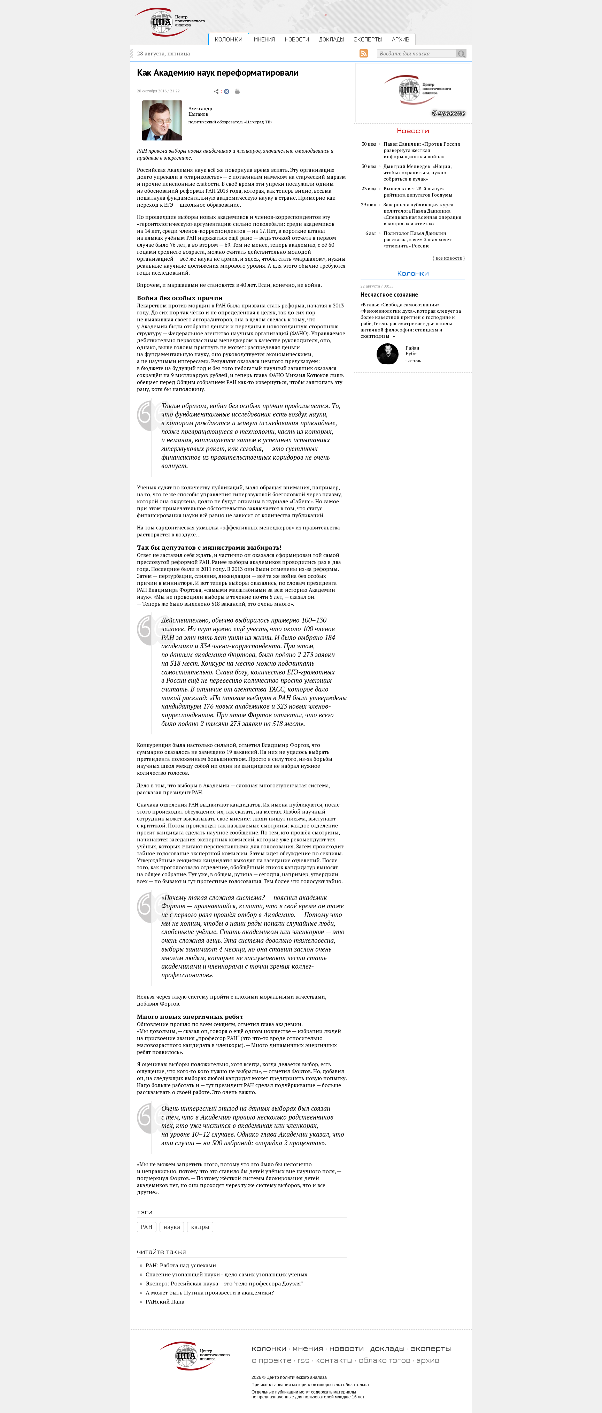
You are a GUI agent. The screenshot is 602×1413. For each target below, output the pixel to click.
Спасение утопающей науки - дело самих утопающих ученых (226, 1274)
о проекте (272, 1360)
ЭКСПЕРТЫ (368, 39)
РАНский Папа (165, 1301)
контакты (334, 1360)
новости (346, 1348)
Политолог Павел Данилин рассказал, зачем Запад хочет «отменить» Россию (418, 239)
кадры (200, 1227)
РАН (147, 1227)
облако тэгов (384, 1360)
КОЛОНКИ (229, 39)
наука (171, 1227)
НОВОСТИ (297, 39)
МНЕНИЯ (264, 39)
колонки (269, 1348)
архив (427, 1360)
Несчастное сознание (389, 294)
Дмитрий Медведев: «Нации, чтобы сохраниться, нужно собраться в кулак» (418, 172)
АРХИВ (400, 39)
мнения (307, 1348)
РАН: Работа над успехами (181, 1265)
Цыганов (198, 114)
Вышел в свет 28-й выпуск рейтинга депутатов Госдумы (418, 191)
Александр (200, 108)
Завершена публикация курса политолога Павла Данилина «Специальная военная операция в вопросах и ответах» (423, 214)
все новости (448, 258)
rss (303, 1360)
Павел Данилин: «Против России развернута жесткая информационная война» (422, 150)
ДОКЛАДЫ (331, 39)
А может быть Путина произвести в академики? (210, 1292)
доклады (387, 1348)
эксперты (431, 1348)
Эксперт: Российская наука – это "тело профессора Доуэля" (224, 1283)
